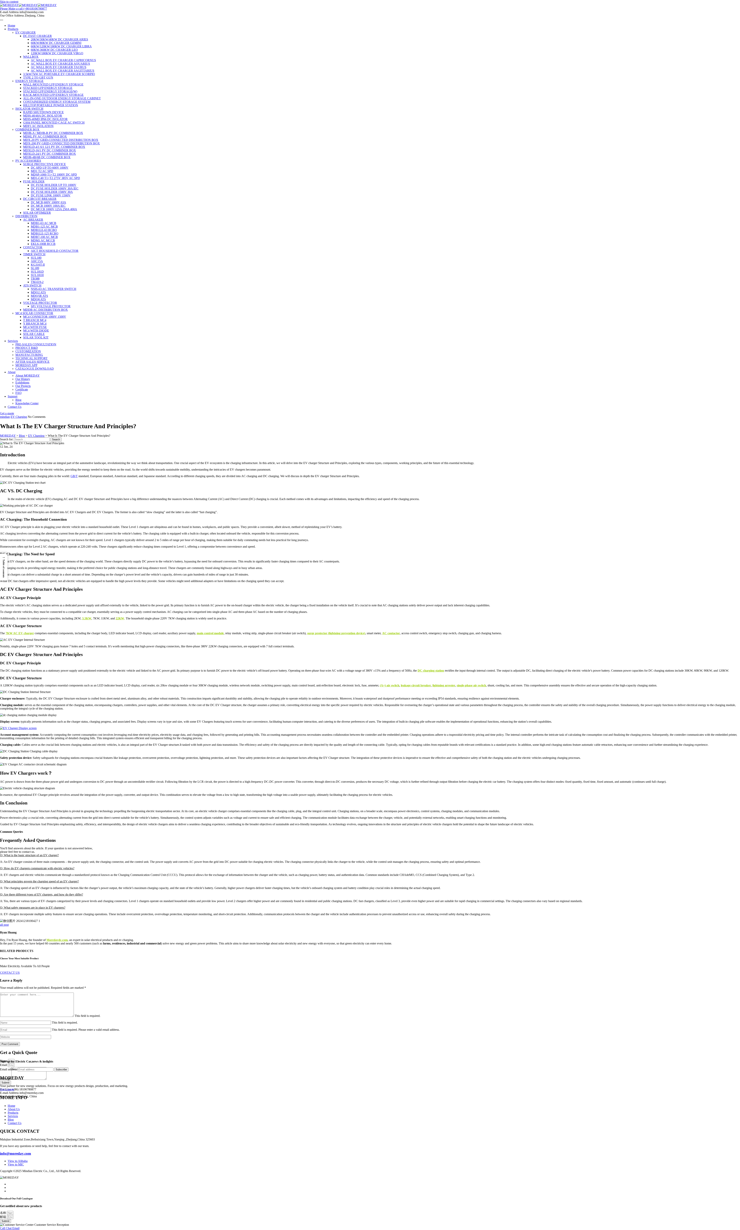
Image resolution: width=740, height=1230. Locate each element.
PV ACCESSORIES (28, 160)
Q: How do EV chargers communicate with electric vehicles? (37, 868)
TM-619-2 (37, 282)
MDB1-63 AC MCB (43, 223)
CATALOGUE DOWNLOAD (34, 368)
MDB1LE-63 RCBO (44, 230)
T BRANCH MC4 (34, 320)
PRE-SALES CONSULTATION (35, 344)
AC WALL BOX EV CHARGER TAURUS (58, 67)
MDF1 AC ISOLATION (38, 126)
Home (11, 25)
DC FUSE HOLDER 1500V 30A (52, 192)
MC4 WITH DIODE (36, 330)
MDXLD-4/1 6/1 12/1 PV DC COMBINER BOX (54, 146)
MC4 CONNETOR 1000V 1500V (44, 316)
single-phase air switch (471, 685)
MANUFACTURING (29, 354)
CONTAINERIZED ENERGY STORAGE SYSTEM (56, 101)
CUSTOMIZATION (28, 351)
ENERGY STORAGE (29, 81)
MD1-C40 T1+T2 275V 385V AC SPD (55, 178)
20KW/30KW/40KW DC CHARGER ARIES (59, 39)
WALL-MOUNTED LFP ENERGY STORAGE (53, 84)
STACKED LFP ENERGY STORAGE (47, 88)
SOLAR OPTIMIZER (37, 212)
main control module (210, 633)
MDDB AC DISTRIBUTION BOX (45, 309)
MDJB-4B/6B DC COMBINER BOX (47, 157)
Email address (8, 1069)
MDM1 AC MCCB (43, 240)
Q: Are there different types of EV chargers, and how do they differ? (41, 894)
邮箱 (3, 1216)
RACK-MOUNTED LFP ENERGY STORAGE (53, 94)
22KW (120, 618)
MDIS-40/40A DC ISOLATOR (42, 115)
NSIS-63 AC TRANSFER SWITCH (53, 289)
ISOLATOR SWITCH (29, 108)
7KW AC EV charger (20, 633)
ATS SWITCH (32, 285)
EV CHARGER (25, 32)
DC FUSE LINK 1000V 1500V (51, 195)
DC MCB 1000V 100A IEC (48, 205)
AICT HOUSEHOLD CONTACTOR (54, 250)
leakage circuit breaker (416, 685)
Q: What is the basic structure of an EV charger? (29, 855)
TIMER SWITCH (34, 254)
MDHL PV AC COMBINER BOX (45, 136)
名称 (3, 1212)
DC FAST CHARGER (37, 36)
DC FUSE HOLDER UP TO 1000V (53, 185)
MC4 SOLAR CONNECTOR (34, 313)
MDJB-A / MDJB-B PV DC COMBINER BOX (53, 133)
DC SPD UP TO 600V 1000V (49, 167)
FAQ (18, 393)
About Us (14, 1109)
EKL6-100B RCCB (43, 243)
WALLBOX (31, 56)
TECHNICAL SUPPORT (31, 358)
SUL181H (37, 275)
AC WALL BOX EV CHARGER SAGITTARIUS (62, 70)
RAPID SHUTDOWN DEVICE (43, 112)
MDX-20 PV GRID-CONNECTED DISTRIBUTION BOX (60, 140)
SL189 (35, 268)
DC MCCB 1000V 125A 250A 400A (54, 209)
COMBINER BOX (27, 129)
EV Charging (19, 416)
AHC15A (37, 261)
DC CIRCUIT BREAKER (39, 198)
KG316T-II (38, 264)
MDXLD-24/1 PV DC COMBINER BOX (49, 153)
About (11, 372)
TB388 (35, 278)
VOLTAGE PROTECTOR (40, 302)
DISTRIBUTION (26, 216)
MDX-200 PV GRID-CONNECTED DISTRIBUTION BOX (61, 143)
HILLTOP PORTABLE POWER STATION (50, 105)
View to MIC (16, 1164)
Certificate (21, 389)
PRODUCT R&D (26, 347)
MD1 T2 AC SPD (42, 171)
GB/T (74, 476)
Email (4, 1065)
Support (12, 396)
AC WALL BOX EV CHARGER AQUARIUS (60, 63)
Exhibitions (22, 382)
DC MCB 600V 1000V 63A (48, 202)
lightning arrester (443, 685)
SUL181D (37, 271)
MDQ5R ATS (39, 295)
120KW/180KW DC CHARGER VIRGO (57, 53)
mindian (5, 416)
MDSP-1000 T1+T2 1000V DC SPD (54, 174)
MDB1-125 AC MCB (44, 226)
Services (13, 341)
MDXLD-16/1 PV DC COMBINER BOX (49, 150)
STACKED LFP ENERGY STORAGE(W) (50, 91)
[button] (370, 855)
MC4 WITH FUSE (35, 327)
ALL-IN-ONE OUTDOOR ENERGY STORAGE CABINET (62, 98)
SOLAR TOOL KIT (36, 337)
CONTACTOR (32, 247)
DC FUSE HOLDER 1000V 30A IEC (54, 188)
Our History (22, 379)
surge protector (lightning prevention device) (336, 633)
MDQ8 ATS (38, 299)
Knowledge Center (27, 403)
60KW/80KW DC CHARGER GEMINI (56, 42)
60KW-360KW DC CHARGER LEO (54, 49)
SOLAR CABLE (34, 334)
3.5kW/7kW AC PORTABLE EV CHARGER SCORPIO (59, 74)
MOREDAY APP (26, 365)
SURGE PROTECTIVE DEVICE (44, 164)
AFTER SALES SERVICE (32, 361)
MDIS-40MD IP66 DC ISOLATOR (45, 119)
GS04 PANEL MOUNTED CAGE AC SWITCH (54, 122)
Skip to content (9, 1)
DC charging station (431, 670)
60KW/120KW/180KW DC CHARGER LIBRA (61, 46)
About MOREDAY (27, 375)
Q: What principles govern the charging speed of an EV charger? (39, 881)
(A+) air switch (389, 685)
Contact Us (14, 406)
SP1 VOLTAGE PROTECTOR (51, 306)
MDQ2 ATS (38, 292)
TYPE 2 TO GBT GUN (38, 77)
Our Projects (23, 386)
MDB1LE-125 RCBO (44, 233)
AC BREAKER (33, 219)
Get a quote (7, 1089)
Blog (18, 399)
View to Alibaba (18, 1161)
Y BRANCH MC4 (34, 323)
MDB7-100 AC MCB (44, 237)
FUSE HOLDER (34, 181)
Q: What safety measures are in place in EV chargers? (32, 907)
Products (13, 29)
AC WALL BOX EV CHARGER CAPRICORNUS (63, 60)
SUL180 (36, 257)
